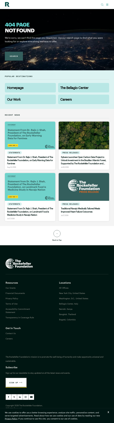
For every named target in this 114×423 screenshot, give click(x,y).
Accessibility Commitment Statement (18, 310)
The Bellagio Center (74, 88)
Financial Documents (15, 293)
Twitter (14, 397)
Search (14, 56)
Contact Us (11, 333)
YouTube (31, 397)
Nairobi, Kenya (65, 309)
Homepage (15, 88)
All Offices (64, 288)
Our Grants (11, 288)
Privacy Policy (11, 418)
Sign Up (13, 383)
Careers (66, 99)
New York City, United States (72, 293)
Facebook (8, 397)
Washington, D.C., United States (73, 298)
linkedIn (20, 397)
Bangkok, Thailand (67, 314)
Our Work (14, 99)
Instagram (25, 397)
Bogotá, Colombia (67, 319)
